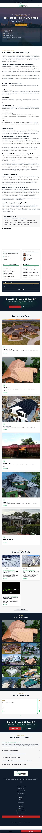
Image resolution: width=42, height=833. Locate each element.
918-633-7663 (16, 2)
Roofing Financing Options (21, 786)
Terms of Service (22, 824)
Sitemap (27, 824)
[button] (21, 742)
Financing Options (21, 802)
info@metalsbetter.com (24, 2)
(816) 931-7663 (22, 24)
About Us (21, 799)
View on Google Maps (6, 39)
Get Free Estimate (15, 306)
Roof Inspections (21, 788)
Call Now (11, 831)
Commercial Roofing (21, 790)
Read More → (5, 578)
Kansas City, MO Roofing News (8, 570)
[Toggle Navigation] (39, 5)
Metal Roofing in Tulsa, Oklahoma (31, 275)
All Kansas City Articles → (21, 609)
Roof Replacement (21, 793)
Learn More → (5, 353)
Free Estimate (31, 831)
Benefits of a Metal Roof (13, 596)
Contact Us (21, 804)
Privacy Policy (16, 824)
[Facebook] (21, 782)
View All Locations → (27, 277)
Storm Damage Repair (21, 791)
